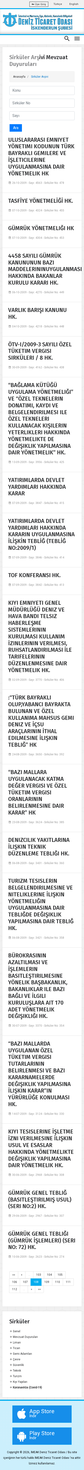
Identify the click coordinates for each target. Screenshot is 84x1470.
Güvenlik (18, 1365)
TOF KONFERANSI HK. (34, 575)
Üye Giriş (40, 4)
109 (46, 1282)
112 (14, 1289)
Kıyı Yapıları (19, 1381)
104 (49, 1274)
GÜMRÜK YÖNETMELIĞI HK (41, 228)
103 (38, 1274)
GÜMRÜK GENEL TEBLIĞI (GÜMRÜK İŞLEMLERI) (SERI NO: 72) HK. (41, 1241)
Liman (16, 1342)
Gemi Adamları (22, 1353)
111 (68, 1282)
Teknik (16, 1370)
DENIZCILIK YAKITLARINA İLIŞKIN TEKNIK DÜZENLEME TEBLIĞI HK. (39, 847)
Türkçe (57, 4)
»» (39, 1289)
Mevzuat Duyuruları (25, 1337)
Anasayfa (19, 76)
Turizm (17, 1376)
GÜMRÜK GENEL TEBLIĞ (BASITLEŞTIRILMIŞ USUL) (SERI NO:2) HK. (39, 1200)
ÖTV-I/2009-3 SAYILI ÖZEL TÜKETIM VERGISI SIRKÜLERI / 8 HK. (40, 351)
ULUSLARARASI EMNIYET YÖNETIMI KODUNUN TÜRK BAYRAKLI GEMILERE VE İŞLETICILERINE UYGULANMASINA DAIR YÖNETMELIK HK (41, 157)
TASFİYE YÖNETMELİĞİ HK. (40, 201)
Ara (15, 128)
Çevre (16, 1359)
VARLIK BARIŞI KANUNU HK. (37, 313)
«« (13, 1274)
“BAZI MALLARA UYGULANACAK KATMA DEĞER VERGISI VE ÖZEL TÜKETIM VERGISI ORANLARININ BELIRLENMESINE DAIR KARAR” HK (37, 792)
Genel (16, 1331)
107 (25, 1282)
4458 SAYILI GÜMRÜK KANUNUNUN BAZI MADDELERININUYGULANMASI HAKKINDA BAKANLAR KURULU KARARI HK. (42, 269)
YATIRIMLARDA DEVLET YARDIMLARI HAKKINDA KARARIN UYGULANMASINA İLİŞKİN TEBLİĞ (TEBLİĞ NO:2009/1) (41, 534)
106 (14, 1282)
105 (60, 1274)
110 (57, 1282)
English (73, 4)
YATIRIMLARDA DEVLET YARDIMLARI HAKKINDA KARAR (37, 487)
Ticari (16, 1348)
